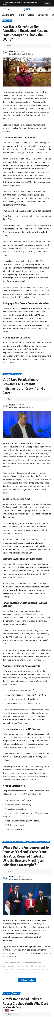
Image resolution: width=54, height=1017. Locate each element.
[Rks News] (27, 9)
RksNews (12, 51)
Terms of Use (7, 4)
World (16, 993)
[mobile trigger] (5, 9)
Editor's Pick (34, 842)
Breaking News (20, 842)
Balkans (7, 21)
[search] (42, 9)
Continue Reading (27, 980)
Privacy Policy (30, 2)
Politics (17, 374)
